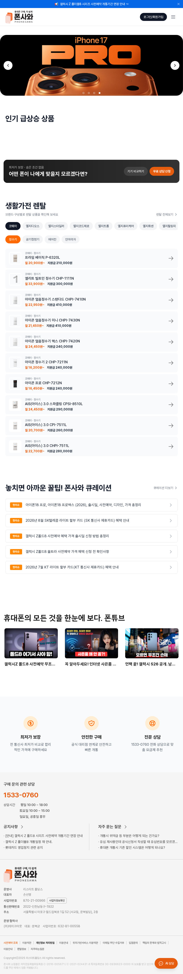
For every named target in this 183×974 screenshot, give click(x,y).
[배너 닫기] (178, 4)
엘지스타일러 (56, 226)
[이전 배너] (8, 65)
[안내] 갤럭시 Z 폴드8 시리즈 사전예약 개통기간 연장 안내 (44, 836)
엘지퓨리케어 (126, 226)
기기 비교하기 (135, 171)
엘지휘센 (148, 226)
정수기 (13, 239)
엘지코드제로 (81, 226)
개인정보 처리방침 (45, 942)
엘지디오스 (32, 226)
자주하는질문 (37, 949)
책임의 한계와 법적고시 (154, 942)
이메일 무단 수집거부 (113, 942)
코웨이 (13, 226)
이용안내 (63, 942)
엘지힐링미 (169, 226)
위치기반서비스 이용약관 (85, 942)
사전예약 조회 (11, 942)
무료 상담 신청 (162, 171)
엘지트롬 (103, 226)
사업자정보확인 (57, 900)
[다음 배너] (175, 65)
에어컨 (52, 239)
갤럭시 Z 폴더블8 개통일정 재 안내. (28, 842)
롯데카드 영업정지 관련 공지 (24, 848)
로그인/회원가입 (153, 17)
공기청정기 (32, 239)
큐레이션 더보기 (163, 488)
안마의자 (70, 239)
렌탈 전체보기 (164, 214)
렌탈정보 (21, 949)
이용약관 (26, 942)
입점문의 (133, 942)
